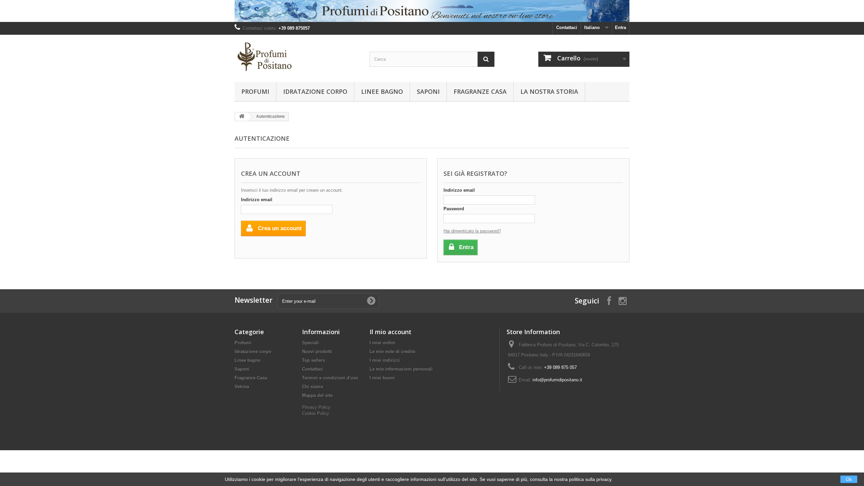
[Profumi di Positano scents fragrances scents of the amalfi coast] (297, 57)
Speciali (310, 342)
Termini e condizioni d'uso (330, 377)
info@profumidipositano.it (557, 379)
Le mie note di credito (392, 351)
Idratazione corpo (315, 91)
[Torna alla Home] (241, 116)
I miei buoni (382, 377)
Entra (620, 27)
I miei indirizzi (385, 360)
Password (453, 208)
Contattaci (566, 27)
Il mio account (390, 332)
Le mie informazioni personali (401, 369)
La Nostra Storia (549, 91)
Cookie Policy (315, 413)
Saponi (428, 91)
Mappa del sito (317, 395)
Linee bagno (382, 91)
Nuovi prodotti (317, 351)
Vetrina (242, 386)
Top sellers (313, 360)
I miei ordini (382, 342)
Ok (849, 479)
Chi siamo (312, 386)
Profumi (255, 91)
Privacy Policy (316, 407)
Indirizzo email (256, 199)
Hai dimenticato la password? (472, 231)
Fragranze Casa (480, 91)
